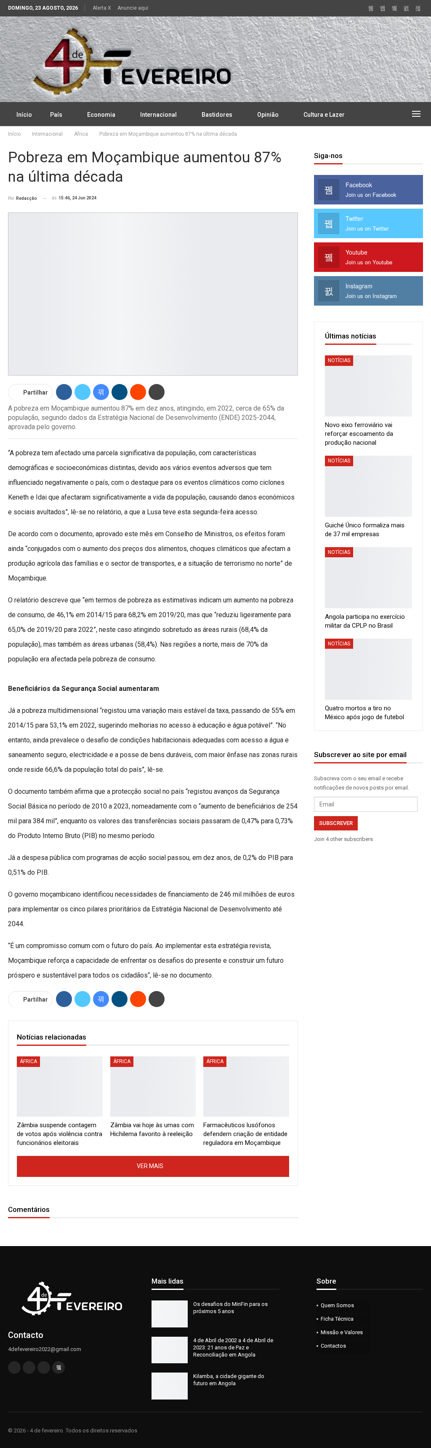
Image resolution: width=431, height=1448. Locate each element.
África (28, 1061)
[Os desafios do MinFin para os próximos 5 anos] (170, 1313)
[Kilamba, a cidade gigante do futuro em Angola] (170, 1386)
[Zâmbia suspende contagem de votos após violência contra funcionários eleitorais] (60, 1086)
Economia (101, 114)
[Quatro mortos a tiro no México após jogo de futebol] (368, 669)
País (56, 114)
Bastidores (217, 114)
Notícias (339, 360)
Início (24, 114)
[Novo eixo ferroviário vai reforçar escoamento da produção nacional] (368, 385)
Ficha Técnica (337, 1319)
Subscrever (336, 823)
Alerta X (102, 8)
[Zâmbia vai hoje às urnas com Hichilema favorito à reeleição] (153, 1086)
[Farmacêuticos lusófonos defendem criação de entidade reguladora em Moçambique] (246, 1086)
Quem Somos (337, 1305)
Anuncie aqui (132, 8)
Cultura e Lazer (324, 114)
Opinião (268, 114)
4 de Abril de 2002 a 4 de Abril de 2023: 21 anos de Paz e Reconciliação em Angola (233, 1347)
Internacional (158, 114)
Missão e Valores (342, 1332)
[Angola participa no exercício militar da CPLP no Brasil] (368, 577)
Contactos (333, 1346)
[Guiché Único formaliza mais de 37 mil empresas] (368, 486)
